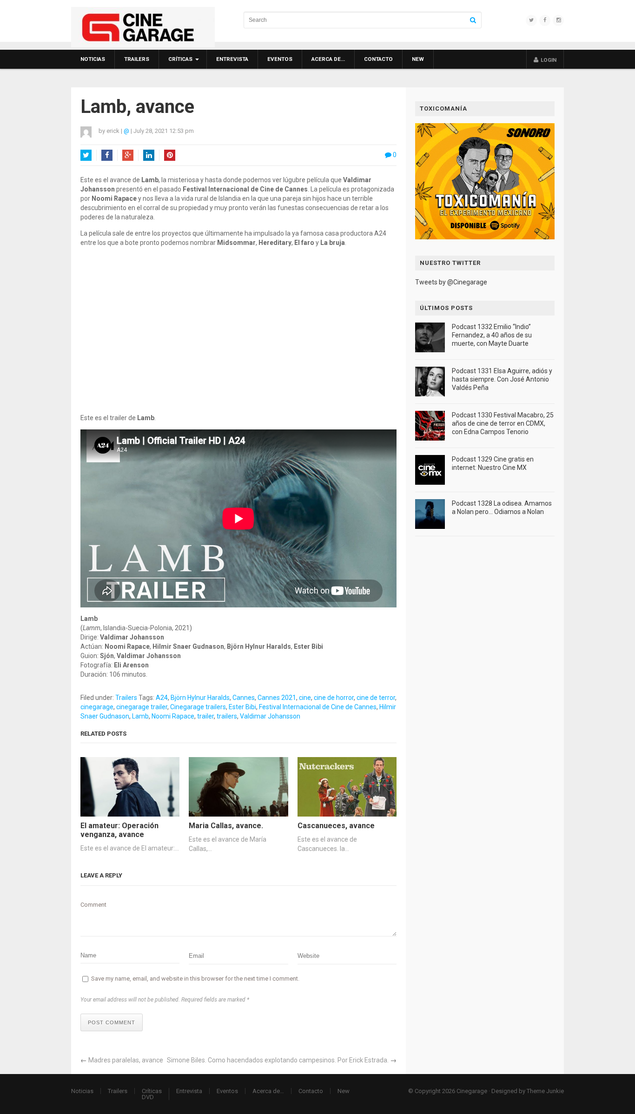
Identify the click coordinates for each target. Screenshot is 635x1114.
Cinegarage (471, 1091)
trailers (227, 716)
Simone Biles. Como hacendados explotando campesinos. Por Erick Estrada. (278, 1060)
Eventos (279, 59)
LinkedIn (148, 155)
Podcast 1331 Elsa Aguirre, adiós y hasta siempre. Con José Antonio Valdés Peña (502, 379)
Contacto (378, 59)
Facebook (106, 155)
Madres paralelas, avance (125, 1060)
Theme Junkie (545, 1091)
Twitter (86, 155)
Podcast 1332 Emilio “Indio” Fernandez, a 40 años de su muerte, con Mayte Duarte (492, 335)
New (418, 59)
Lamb (140, 716)
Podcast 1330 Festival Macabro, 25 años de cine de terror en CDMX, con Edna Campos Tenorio (503, 423)
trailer (205, 716)
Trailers (136, 59)
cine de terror (376, 697)
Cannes (243, 697)
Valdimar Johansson (270, 716)
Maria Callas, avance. (226, 825)
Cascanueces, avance (336, 825)
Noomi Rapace (173, 716)
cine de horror (334, 697)
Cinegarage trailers (198, 707)
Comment (93, 904)
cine (305, 697)
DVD (148, 1097)
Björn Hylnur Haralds (200, 697)
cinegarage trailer (141, 707)
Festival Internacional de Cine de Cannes (318, 707)
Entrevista (232, 59)
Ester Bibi (242, 707)
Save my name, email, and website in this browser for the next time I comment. (195, 978)
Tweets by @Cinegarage (451, 282)
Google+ (127, 155)
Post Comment (111, 1022)
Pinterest (169, 155)
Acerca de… (328, 59)
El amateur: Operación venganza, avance (119, 830)
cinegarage (96, 707)
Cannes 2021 (277, 697)
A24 (162, 697)
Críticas (180, 59)
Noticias (92, 59)
